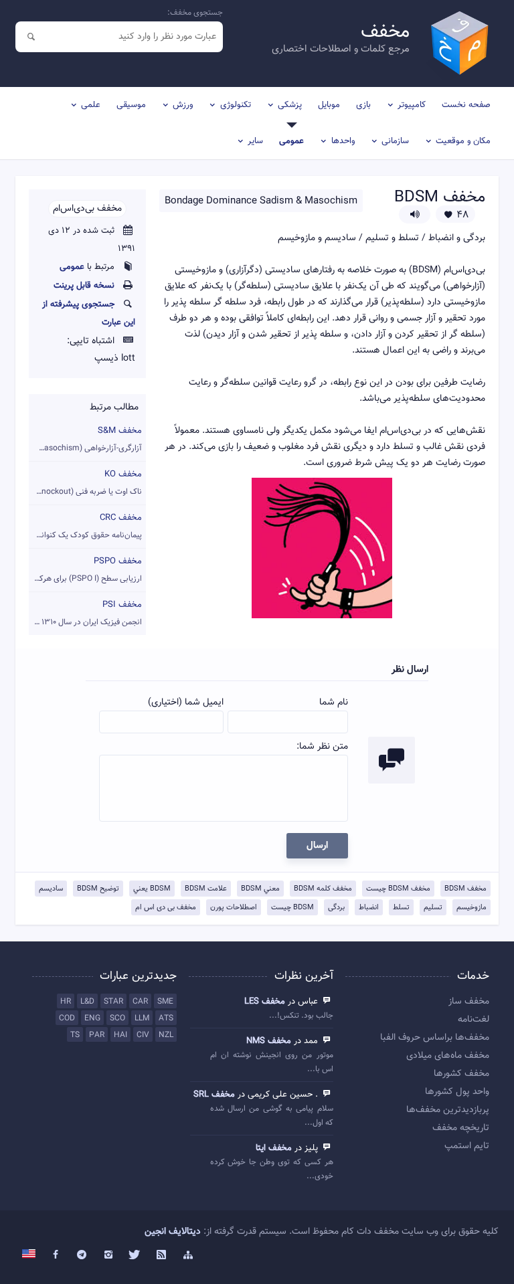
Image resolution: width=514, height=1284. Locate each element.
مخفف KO (85, 483)
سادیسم (51, 889)
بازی (363, 105)
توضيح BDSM (98, 889)
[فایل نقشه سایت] (188, 1255)
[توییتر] (135, 1255)
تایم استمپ (466, 1146)
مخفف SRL (214, 1094)
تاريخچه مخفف (460, 1128)
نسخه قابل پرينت (84, 285)
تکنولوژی (235, 105)
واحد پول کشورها (457, 1092)
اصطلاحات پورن (233, 907)
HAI (120, 1035)
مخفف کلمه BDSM (323, 889)
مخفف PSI (85, 613)
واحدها (343, 141)
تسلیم (433, 907)
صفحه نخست (466, 105)
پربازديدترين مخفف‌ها (447, 1110)
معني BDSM (260, 889)
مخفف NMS (268, 1041)
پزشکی (290, 105)
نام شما (333, 702)
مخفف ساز (468, 1001)
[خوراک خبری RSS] (161, 1255)
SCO (117, 1018)
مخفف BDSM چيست (398, 889)
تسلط (401, 907)
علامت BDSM (206, 889)
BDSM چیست (292, 907)
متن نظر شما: (322, 746)
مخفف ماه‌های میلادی (447, 1055)
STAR (113, 1002)
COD (67, 1018)
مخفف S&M (85, 439)
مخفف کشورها (461, 1074)
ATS (166, 1018)
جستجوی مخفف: (195, 13)
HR (65, 1002)
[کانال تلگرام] (82, 1255)
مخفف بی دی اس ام (165, 907)
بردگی (336, 907)
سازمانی (395, 141)
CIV (143, 1035)
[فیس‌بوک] (55, 1255)
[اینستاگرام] (108, 1255)
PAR (96, 1035)
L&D (87, 1002)
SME (165, 1002)
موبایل (329, 105)
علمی (90, 105)
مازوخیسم (471, 907)
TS (75, 1035)
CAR (140, 1002)
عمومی (291, 141)
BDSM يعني (152, 889)
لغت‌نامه (473, 1019)
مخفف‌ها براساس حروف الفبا (434, 1037)
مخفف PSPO (85, 570)
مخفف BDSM (465, 889)
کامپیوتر (412, 105)
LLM (142, 1018)
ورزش (183, 105)
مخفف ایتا (274, 1148)
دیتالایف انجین (173, 1231)
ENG (92, 1018)
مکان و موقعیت (463, 141)
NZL (166, 1035)
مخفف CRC (85, 526)
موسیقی (131, 105)
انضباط (369, 907)
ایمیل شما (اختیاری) (186, 702)
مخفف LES (264, 1001)
